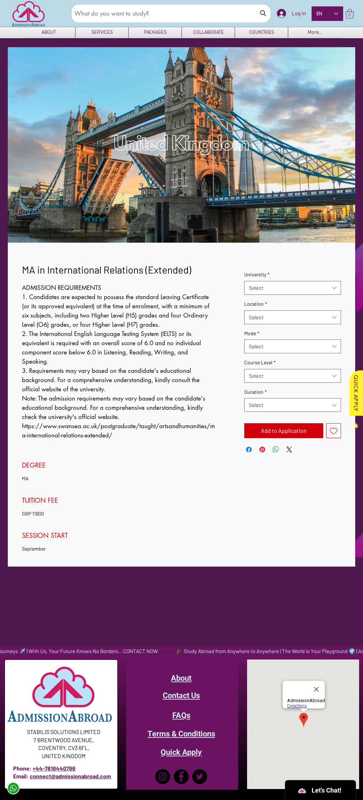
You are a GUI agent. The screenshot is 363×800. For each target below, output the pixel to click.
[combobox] (292, 288)
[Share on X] (289, 449)
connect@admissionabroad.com (70, 776)
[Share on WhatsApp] (276, 449)
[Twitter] (199, 776)
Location (255, 304)
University (257, 274)
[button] (350, 13)
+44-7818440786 (54, 768)
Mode (251, 333)
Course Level (260, 362)
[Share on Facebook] (249, 449)
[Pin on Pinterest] (262, 449)
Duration (255, 392)
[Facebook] (181, 776)
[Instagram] (162, 776)
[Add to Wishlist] (333, 430)
